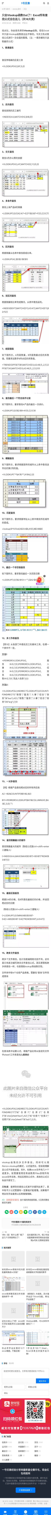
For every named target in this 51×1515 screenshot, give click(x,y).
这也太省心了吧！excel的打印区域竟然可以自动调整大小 (13, 1324)
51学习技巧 (6, 9)
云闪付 (7, 1447)
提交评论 (42, 1381)
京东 (38, 1442)
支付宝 (23, 1442)
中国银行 (23, 1447)
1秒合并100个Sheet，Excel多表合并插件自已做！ (37, 1351)
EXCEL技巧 (17, 9)
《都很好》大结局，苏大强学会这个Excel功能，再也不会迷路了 (37, 1296)
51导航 (40, 1504)
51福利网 (6, 54)
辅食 (37, 1455)
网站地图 (33, 1504)
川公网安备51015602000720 (18, 1504)
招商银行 (23, 1451)
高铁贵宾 (7, 1455)
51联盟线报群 (25, 1490)
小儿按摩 (7, 1460)
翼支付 (6, 1451)
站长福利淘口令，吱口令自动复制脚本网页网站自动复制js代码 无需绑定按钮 (38, 1237)
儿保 (21, 1455)
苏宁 (38, 1447)
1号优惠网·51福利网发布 (21, 1222)
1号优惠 (25, 3)
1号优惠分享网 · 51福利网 (23, 1501)
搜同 (37, 1451)
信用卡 (7, 1442)
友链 (45, 1504)
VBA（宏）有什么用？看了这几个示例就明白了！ (13, 1236)
